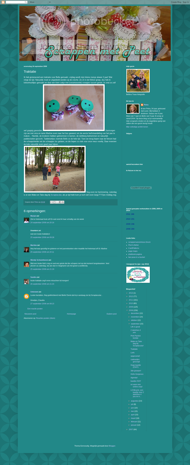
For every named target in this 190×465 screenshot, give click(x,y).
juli (132, 404)
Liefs (132, 353)
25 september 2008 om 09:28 (42, 237)
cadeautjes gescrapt (135, 360)
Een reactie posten (35, 309)
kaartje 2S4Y (136, 381)
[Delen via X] (57, 202)
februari (134, 422)
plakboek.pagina (135, 254)
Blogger (112, 446)
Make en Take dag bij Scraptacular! (137, 343)
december (135, 313)
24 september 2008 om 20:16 (42, 223)
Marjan (33, 216)
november (135, 317)
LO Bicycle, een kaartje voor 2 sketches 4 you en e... (137, 393)
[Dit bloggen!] (54, 202)
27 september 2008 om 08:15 (42, 304)
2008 (131, 310)
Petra (146, 105)
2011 (131, 300)
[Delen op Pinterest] (62, 202)
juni (132, 408)
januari (134, 425)
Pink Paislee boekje (136, 337)
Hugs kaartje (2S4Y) (136, 366)
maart (133, 418)
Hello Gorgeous (137, 374)
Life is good (135, 327)
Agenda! (134, 378)
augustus (135, 401)
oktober (134, 320)
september (135, 324)
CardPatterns (133, 248)
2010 (131, 303)
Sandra (33, 277)
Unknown (34, 292)
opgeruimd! (135, 356)
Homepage (71, 314)
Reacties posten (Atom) (45, 318)
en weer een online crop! (136, 385)
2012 (131, 296)
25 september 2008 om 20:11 (42, 252)
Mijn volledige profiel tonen (137, 127)
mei (132, 411)
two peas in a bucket (136, 257)
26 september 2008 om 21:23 (42, 284)
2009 (131, 307)
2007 (131, 429)
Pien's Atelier (133, 245)
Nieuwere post (30, 314)
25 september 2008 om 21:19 (42, 269)
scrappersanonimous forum (139, 242)
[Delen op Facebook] (59, 202)
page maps (132, 251)
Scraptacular (56, 195)
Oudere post (112, 314)
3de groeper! (136, 371)
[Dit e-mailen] (51, 202)
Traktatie (134, 349)
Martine (33, 245)
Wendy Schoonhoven (39, 260)
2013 (131, 293)
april (133, 415)
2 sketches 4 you (136, 331)
